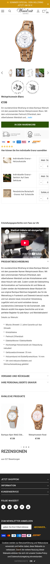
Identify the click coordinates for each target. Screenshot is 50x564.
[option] (25, 41)
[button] (7, 146)
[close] (48, 4)
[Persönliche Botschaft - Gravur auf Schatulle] (7, 193)
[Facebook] (3, 507)
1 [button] (21, 447)
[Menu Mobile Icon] (2, 11)
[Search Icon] (9, 11)
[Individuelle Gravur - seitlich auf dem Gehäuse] (7, 178)
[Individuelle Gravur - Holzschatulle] (7, 160)
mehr (30, 117)
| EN (47, 11)
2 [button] (23, 447)
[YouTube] (28, 507)
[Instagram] (16, 507)
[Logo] (25, 11)
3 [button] (26, 447)
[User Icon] (38, 11)
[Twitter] (9, 507)
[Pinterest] (22, 507)
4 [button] (28, 447)
